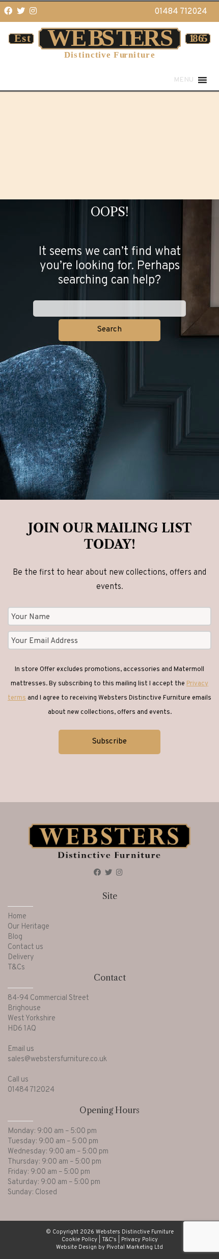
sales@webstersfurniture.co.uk (57, 1059)
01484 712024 (180, 12)
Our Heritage (28, 927)
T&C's (109, 1239)
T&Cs (16, 967)
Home (17, 916)
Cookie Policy (79, 1239)
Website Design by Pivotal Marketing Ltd (109, 1247)
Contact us (25, 947)
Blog (15, 937)
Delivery (21, 957)
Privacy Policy (139, 1239)
